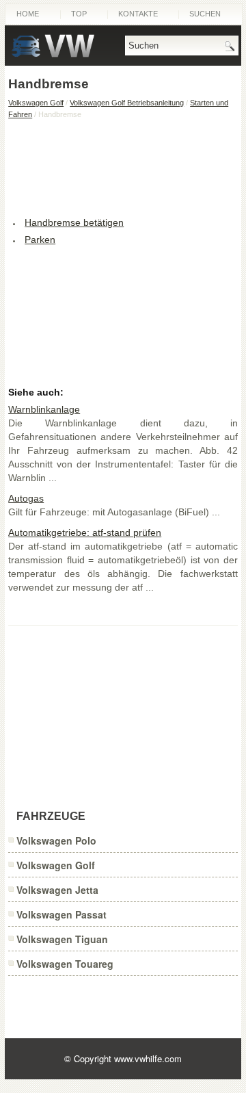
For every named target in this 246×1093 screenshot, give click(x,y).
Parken (40, 239)
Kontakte (138, 14)
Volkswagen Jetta (57, 890)
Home (27, 14)
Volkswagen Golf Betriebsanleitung (127, 103)
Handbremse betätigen (74, 222)
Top (79, 14)
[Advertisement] (123, 166)
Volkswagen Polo (56, 840)
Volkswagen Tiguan (62, 939)
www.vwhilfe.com (148, 1058)
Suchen (205, 14)
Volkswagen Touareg (64, 963)
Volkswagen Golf (36, 103)
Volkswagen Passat (61, 914)
